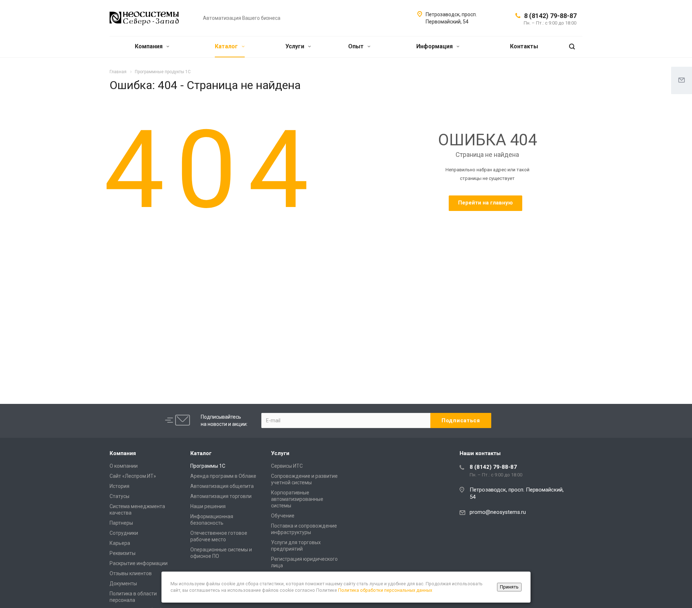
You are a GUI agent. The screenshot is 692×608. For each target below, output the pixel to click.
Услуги (295, 46)
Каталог (227, 46)
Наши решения (208, 506)
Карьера (120, 543)
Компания (149, 46)
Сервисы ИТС (287, 466)
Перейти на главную (485, 202)
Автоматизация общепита (222, 486)
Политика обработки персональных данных (385, 590)
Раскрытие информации (139, 563)
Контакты (524, 46)
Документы (123, 583)
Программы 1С (207, 466)
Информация (435, 46)
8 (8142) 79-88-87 (550, 15)
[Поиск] (572, 46)
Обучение (282, 516)
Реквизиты (123, 553)
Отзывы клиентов (131, 573)
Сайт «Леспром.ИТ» (133, 476)
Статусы (119, 496)
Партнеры (121, 523)
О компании (124, 466)
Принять (509, 587)
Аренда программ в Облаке (223, 476)
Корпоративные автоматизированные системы (297, 499)
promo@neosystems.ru (498, 512)
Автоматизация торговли (221, 496)
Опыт (356, 46)
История (119, 486)
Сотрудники (124, 533)
